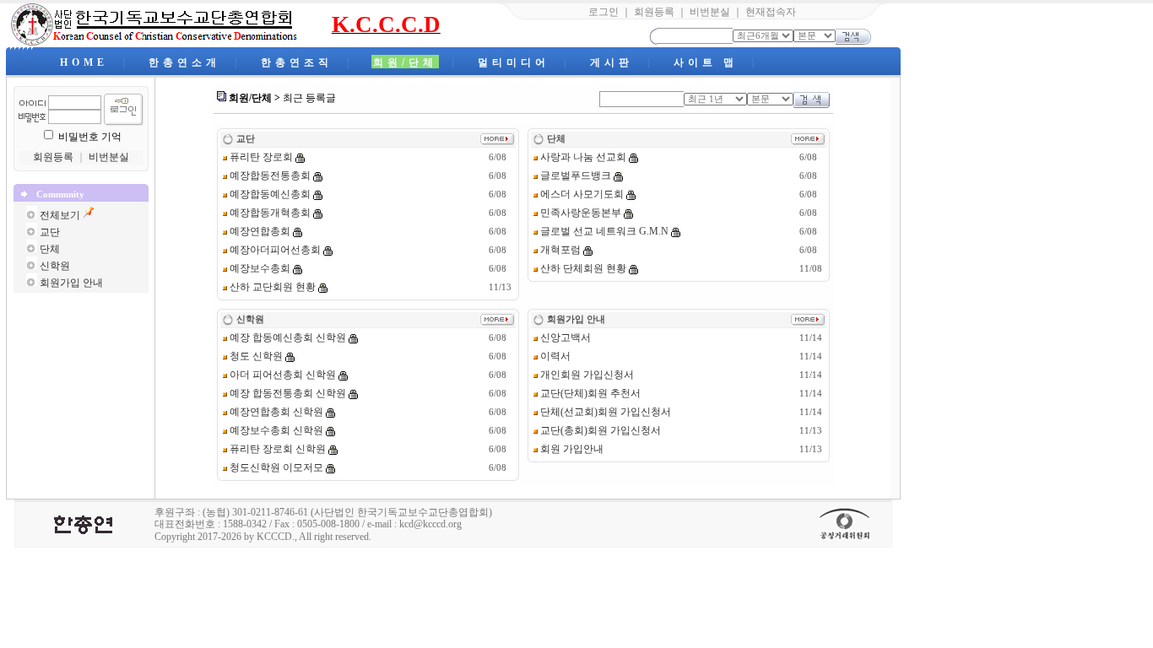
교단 (50, 232)
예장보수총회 (258, 268)
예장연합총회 (258, 231)
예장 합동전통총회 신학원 (286, 393)
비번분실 (710, 12)
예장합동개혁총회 (269, 213)
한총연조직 (297, 62)
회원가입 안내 (71, 283)
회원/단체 (405, 62)
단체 (50, 249)
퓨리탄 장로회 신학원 (276, 449)
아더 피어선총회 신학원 (281, 375)
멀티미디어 (513, 62)
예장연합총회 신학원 (275, 412)
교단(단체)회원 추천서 (589, 393)
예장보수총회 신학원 (275, 430)
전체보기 (60, 215)
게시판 (611, 62)
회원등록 (654, 12)
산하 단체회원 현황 (582, 268)
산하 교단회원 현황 (271, 287)
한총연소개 (184, 62)
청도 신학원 (255, 356)
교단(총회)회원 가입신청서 (599, 430)
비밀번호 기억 (90, 137)
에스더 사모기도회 (581, 194)
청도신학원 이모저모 (275, 467)
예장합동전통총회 (269, 175)
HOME (84, 62)
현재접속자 (770, 12)
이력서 (554, 356)
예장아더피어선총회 (274, 250)
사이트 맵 (706, 62)
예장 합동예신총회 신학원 (286, 337)
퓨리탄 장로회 (260, 157)
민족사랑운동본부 (579, 213)
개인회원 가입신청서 (586, 375)
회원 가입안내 (571, 449)
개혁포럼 (559, 250)
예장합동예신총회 (269, 194)
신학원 (55, 266)
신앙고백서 (564, 337)
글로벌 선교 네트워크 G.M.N (603, 231)
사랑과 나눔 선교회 (582, 157)
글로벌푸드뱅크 (574, 175)
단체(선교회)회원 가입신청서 (604, 412)
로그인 (603, 12)
